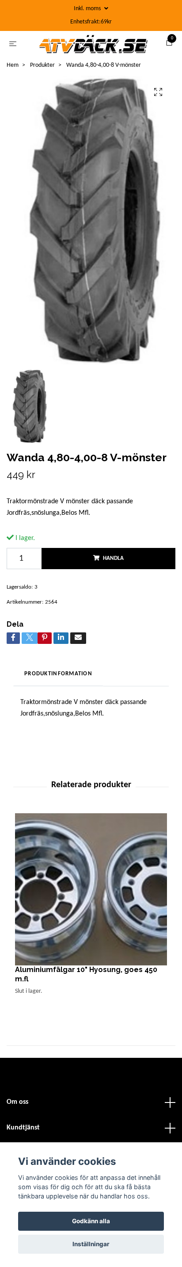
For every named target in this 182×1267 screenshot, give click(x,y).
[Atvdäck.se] (93, 45)
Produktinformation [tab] (58, 677)
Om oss (17, 1105)
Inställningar (91, 1244)
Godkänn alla (91, 1221)
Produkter (42, 68)
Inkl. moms (88, 8)
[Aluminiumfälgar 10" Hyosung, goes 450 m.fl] (91, 892)
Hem (13, 68)
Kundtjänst (23, 1130)
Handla (113, 561)
